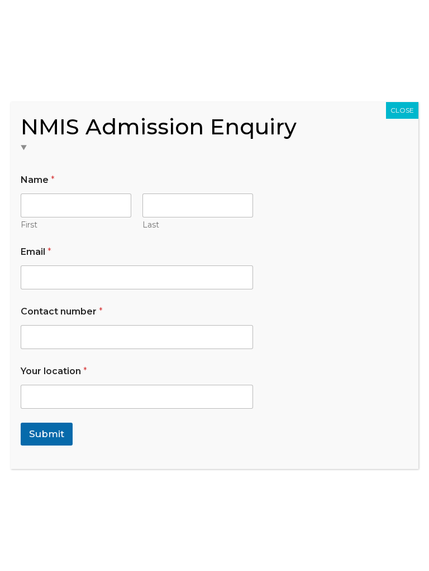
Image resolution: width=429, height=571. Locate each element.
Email (36, 251)
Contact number (62, 311)
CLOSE (402, 110)
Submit (46, 433)
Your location (54, 371)
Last (150, 225)
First (29, 225)
